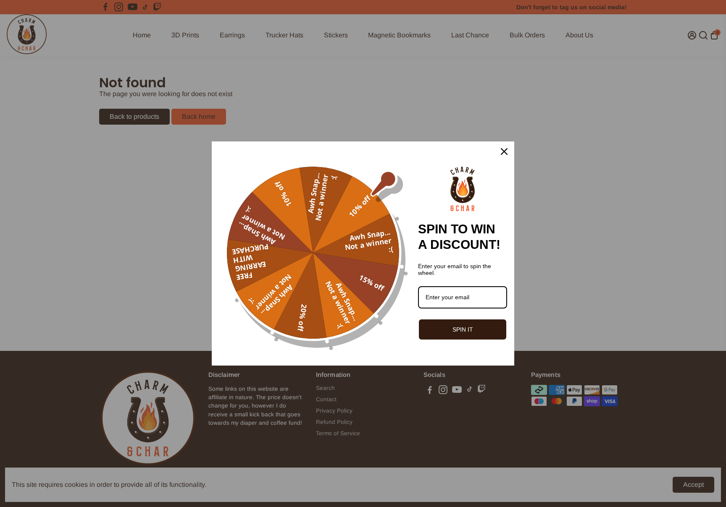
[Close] (504, 151)
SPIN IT (462, 329)
